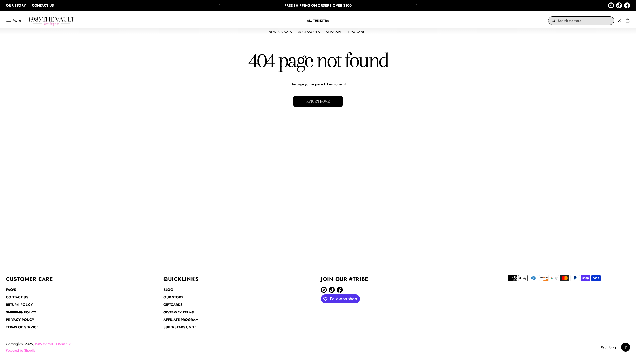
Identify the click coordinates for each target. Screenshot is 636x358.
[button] (219, 5)
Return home (318, 101)
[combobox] (581, 21)
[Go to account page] (620, 21)
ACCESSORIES (309, 31)
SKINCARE (334, 31)
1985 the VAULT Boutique (53, 343)
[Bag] (627, 21)
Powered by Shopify (20, 350)
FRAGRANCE (358, 31)
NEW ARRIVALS (280, 31)
